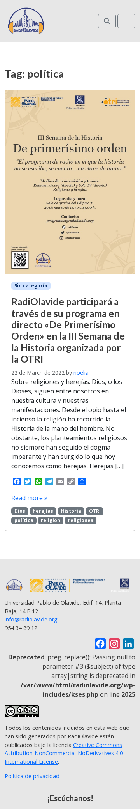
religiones (80, 520)
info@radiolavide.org (31, 619)
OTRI (95, 511)
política (23, 520)
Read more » (29, 498)
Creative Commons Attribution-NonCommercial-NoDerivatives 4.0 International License (64, 753)
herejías (43, 511)
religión (50, 520)
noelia (81, 372)
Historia (71, 511)
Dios (19, 511)
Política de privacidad (32, 776)
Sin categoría (30, 285)
